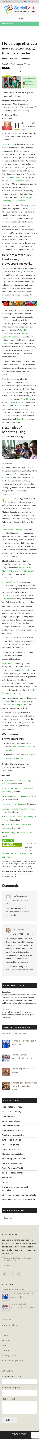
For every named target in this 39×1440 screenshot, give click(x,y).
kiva (11, 871)
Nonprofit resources (29, 861)
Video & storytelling (11, 1144)
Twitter (12, 274)
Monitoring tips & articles (13, 1158)
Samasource (7, 477)
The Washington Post (27, 570)
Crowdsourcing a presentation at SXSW (19, 796)
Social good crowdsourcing (14, 804)
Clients (5, 1335)
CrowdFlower (26, 399)
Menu (21, 19)
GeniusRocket (22, 418)
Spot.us (8, 663)
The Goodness (19, 895)
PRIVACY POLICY (19, 1434)
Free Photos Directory (12, 1107)
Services (6, 1340)
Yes (4, 374)
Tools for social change (12, 1173)
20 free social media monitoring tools (19, 1195)
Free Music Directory (11, 1111)
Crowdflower (28, 866)
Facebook (29, 271)
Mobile (5, 1182)
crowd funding (18, 866)
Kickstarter (10, 177)
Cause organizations (11, 1125)
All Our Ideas (10, 498)
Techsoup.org (20, 701)
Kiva (4, 174)
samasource (6, 876)
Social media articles (11, 1149)
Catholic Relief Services (12, 529)
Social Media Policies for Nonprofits (18, 1199)
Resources (7, 1177)
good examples (16, 704)
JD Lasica (17, 929)
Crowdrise (31, 174)
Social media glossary (12, 1121)
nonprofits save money (20, 874)
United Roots (26, 670)
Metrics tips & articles (12, 1163)
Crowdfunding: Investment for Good (18, 832)
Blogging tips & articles (12, 1154)
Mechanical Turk (18, 402)
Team (4, 1345)
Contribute (7, 1350)
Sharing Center (8, 1116)
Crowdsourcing (8, 144)
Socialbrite (19, 9)
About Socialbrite (10, 1325)
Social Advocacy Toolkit (12, 1168)
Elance (23, 408)
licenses (5, 343)
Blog (4, 1330)
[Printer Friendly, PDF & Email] (8, 840)
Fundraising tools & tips (12, 1130)
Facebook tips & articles (13, 1135)
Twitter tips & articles (11, 1140)
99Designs (6, 598)
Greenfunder (18, 180)
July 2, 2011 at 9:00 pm (23, 934)
